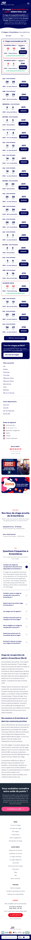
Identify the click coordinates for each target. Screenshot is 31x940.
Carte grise (15, 869)
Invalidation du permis (15, 853)
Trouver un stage (15, 825)
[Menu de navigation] (28, 3)
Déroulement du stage (15, 841)
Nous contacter (15, 878)
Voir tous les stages (12, 355)
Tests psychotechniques (15, 866)
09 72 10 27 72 (15, 449)
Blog (15, 872)
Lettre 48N (15, 863)
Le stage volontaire (15, 856)
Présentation (15, 834)
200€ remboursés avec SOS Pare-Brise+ (16, 55)
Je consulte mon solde (14, 809)
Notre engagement (15, 837)
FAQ (15, 875)
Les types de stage (15, 828)
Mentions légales (15, 888)
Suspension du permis (15, 850)
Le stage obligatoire (15, 859)
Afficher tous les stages (17, 338)
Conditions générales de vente (15, 891)
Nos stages (15, 831)
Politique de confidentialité (15, 894)
